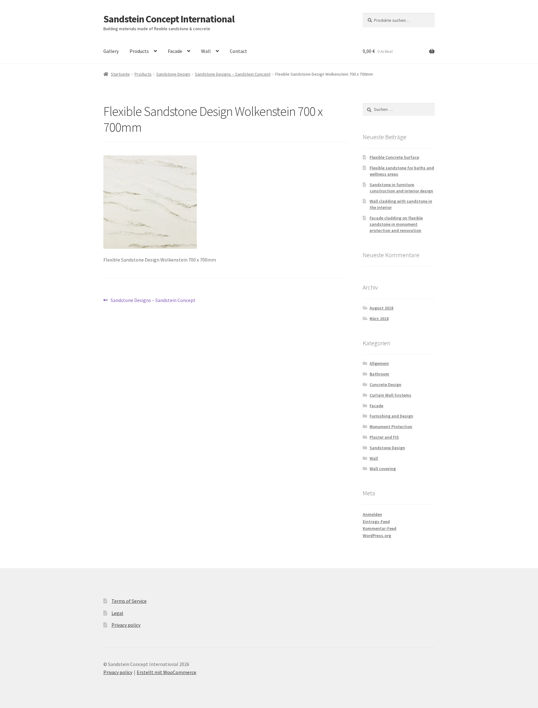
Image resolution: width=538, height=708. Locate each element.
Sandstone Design (173, 74)
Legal (117, 613)
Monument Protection (391, 426)
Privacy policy (125, 625)
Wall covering (383, 468)
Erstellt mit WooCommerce (166, 672)
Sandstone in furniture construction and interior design (401, 188)
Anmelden (372, 514)
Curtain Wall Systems (390, 395)
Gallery (111, 51)
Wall (206, 51)
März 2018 (379, 318)
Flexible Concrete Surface (394, 157)
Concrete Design (385, 384)
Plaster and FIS (384, 437)
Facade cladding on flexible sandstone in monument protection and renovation (396, 224)
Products (139, 51)
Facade (175, 51)
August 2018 (381, 308)
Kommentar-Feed (379, 528)
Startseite (120, 74)
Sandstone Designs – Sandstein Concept (233, 74)
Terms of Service (129, 601)
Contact (238, 51)
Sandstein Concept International (168, 19)
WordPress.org (377, 535)
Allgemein (379, 363)
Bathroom (379, 374)
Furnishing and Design (391, 416)
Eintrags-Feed (376, 521)
